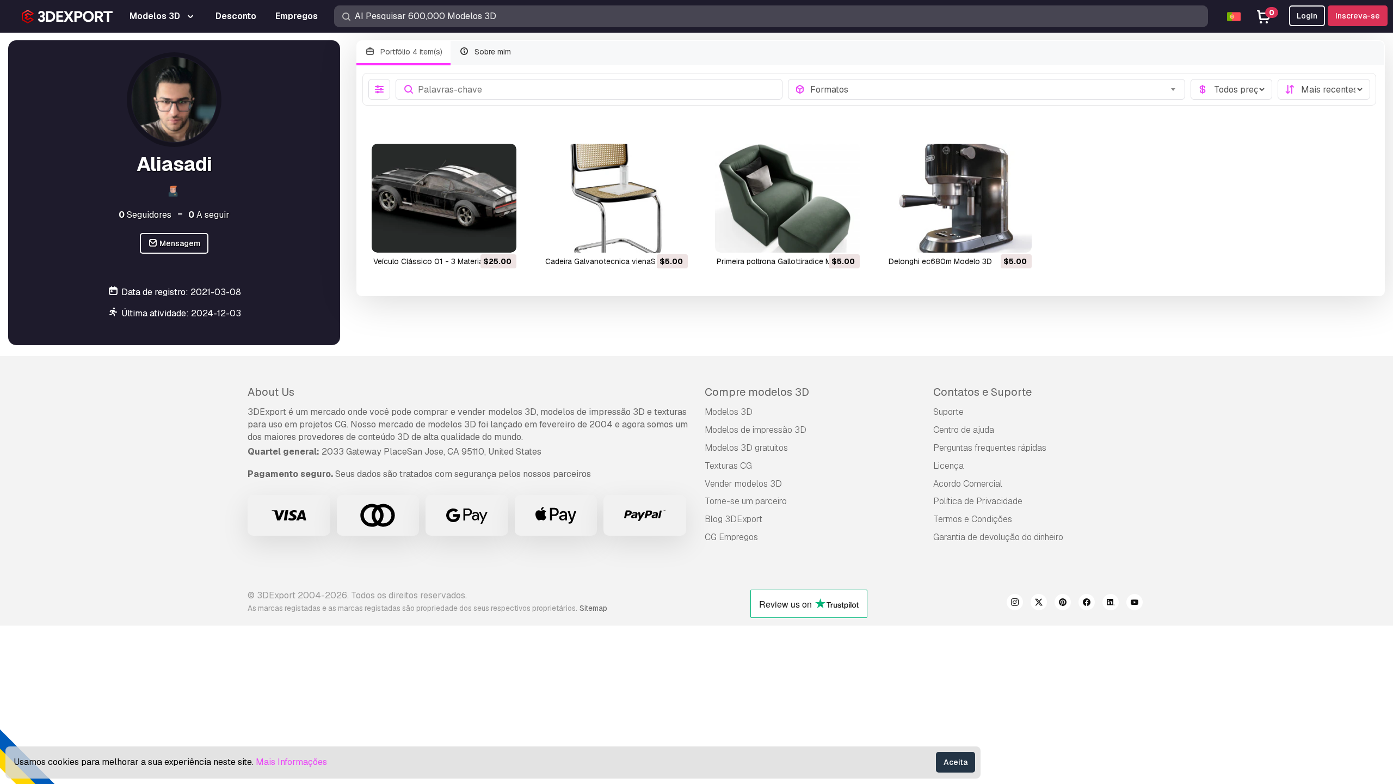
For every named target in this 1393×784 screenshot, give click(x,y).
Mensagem (179, 243)
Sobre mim (491, 52)
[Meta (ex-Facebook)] (1087, 604)
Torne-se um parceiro (746, 501)
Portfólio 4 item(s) (410, 52)
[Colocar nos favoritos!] (500, 237)
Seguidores (145, 214)
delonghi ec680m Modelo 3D (940, 261)
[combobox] (994, 89)
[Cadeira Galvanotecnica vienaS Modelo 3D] (616, 198)
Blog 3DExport (733, 519)
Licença (948, 465)
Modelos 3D (729, 412)
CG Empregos (731, 537)
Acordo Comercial (967, 483)
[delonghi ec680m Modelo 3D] (959, 198)
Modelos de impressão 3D (755, 430)
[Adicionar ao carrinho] (478, 237)
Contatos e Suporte (982, 392)
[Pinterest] (1063, 604)
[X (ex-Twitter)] (1039, 604)
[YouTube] (1134, 604)
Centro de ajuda (963, 430)
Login (1307, 16)
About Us (271, 392)
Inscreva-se (1357, 16)
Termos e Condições (972, 519)
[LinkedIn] (1110, 604)
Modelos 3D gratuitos (746, 448)
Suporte (948, 412)
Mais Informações (291, 762)
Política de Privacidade (977, 501)
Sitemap (593, 608)
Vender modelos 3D (743, 483)
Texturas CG (728, 465)
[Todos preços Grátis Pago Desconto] (1231, 89)
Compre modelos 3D (757, 392)
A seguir (209, 214)
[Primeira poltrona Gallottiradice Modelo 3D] (787, 198)
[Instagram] (1015, 604)
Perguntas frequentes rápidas (989, 448)
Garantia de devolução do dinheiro (998, 537)
